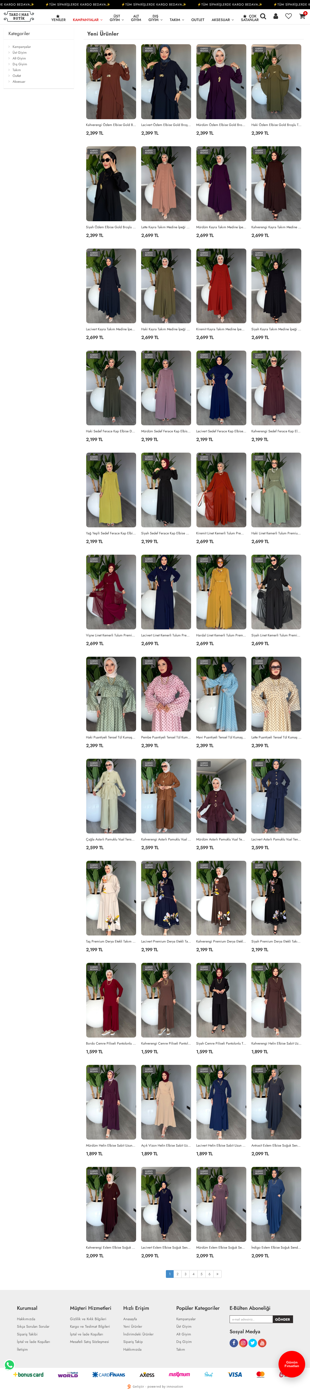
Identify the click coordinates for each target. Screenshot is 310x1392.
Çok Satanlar (250, 18)
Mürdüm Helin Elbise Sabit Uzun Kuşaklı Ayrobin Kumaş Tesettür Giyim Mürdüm (111, 1145)
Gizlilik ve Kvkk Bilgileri (88, 1319)
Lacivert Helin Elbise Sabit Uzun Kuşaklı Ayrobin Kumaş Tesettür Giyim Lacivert (221, 1145)
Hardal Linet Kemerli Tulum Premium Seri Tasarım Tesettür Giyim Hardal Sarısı (221, 635)
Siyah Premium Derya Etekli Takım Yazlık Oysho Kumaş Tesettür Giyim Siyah (276, 941)
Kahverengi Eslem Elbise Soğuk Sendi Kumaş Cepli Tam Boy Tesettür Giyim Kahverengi (111, 1247)
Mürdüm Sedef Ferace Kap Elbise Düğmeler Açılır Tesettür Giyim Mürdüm (166, 431)
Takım (175, 19)
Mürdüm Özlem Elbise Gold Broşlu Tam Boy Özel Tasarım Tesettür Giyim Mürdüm (221, 124)
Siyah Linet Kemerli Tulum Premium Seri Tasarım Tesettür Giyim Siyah (276, 635)
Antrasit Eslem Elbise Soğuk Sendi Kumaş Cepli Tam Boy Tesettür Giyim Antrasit (276, 1145)
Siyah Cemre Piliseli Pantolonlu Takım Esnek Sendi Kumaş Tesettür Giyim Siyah (221, 1043)
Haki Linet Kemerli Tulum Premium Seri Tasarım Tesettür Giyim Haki (276, 533)
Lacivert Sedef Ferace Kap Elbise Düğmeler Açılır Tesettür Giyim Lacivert (221, 431)
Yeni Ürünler (132, 1326)
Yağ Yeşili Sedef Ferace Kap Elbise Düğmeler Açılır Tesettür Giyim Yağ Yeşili (111, 533)
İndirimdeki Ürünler (138, 1334)
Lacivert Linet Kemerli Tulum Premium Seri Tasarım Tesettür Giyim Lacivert (166, 635)
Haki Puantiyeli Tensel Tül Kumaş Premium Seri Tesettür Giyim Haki (111, 737)
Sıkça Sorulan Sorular (33, 1326)
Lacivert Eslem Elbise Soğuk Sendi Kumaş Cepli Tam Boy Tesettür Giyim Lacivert (166, 1247)
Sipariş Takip (133, 1341)
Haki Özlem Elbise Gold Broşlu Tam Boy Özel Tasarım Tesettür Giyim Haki (276, 124)
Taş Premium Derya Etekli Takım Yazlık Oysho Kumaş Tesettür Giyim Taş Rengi (111, 941)
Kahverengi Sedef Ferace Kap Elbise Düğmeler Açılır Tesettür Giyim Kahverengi (276, 431)
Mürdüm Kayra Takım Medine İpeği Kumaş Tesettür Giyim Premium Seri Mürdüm (221, 227)
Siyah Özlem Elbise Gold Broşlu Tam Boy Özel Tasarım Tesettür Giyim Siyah (111, 227)
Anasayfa (130, 1319)
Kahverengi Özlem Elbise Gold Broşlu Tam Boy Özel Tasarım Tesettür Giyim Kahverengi (111, 124)
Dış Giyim (153, 18)
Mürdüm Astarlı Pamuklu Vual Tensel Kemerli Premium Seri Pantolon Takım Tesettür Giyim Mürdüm (221, 839)
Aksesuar (221, 19)
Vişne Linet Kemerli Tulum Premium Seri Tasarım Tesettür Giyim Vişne (111, 635)
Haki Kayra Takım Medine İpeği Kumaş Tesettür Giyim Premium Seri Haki (166, 329)
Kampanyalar (86, 19)
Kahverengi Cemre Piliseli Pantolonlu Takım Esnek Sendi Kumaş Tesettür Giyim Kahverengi (166, 1043)
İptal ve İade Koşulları (33, 1341)
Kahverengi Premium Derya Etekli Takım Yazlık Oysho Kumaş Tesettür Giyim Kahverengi (221, 941)
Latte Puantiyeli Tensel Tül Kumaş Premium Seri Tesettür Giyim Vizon (276, 737)
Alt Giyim (136, 18)
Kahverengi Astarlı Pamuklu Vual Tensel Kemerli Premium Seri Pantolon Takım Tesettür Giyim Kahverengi (166, 839)
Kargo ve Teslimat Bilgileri (90, 1326)
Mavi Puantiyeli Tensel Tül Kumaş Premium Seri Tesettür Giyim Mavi (221, 737)
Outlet (197, 19)
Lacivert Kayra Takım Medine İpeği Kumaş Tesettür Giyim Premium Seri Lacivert (111, 329)
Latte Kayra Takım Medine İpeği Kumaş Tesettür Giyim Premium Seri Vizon (166, 227)
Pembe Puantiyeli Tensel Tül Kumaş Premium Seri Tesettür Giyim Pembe (166, 737)
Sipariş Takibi (27, 1334)
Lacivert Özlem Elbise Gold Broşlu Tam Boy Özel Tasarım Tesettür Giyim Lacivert (166, 124)
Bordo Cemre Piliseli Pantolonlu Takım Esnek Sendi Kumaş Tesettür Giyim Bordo (111, 1043)
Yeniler (58, 19)
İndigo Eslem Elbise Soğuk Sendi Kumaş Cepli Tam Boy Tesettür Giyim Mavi (276, 1247)
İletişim (22, 1349)
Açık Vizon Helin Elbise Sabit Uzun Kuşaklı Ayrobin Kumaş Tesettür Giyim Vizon (166, 1145)
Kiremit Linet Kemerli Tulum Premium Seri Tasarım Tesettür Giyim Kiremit (221, 533)
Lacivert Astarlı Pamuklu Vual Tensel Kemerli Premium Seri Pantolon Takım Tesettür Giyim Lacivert (276, 839)
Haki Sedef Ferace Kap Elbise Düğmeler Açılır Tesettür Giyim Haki (111, 431)
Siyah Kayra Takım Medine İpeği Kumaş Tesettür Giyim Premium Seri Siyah (276, 329)
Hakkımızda (26, 1319)
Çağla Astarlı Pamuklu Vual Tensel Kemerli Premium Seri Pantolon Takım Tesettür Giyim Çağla (111, 839)
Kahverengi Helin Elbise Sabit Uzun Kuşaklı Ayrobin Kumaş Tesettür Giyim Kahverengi (276, 1043)
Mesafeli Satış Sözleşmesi (89, 1341)
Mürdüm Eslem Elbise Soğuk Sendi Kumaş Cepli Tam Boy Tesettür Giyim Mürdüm (221, 1247)
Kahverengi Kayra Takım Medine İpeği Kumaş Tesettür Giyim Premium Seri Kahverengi (276, 227)
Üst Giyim (115, 18)
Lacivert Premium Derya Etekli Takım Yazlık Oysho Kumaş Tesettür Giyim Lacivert (166, 941)
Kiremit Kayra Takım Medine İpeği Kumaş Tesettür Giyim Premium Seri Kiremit (221, 329)
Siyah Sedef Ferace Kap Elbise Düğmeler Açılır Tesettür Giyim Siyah (166, 533)
